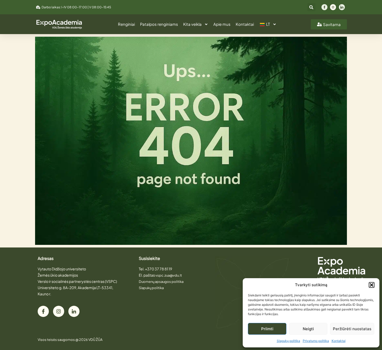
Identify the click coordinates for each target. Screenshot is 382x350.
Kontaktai (339, 341)
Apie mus (221, 24)
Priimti (267, 328)
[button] (371, 285)
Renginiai (126, 24)
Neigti (308, 328)
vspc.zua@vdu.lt (168, 275)
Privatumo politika (316, 341)
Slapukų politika (288, 341)
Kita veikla (192, 24)
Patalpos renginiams (159, 24)
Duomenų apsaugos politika (161, 281)
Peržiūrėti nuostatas (352, 328)
